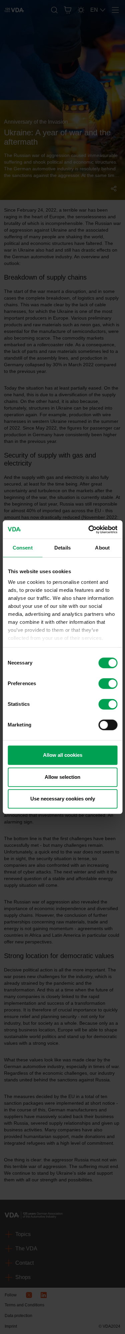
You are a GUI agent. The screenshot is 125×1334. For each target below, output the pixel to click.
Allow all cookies (62, 755)
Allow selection (62, 777)
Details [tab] (62, 548)
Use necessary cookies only (62, 798)
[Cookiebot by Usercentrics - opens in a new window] (89, 529)
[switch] (107, 683)
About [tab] (102, 548)
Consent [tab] (23, 548)
